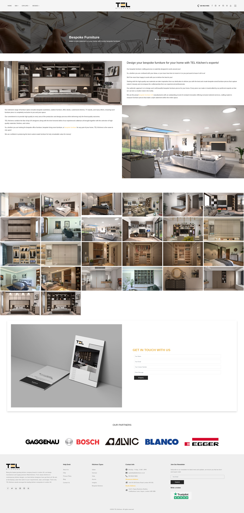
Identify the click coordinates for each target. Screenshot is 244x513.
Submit (177, 482)
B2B (16, 5)
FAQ (64, 473)
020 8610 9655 (204, 5)
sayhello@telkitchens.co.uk (136, 473)
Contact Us (66, 482)
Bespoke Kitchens (97, 486)
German (94, 473)
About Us (66, 469)
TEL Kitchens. (118, 509)
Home (10, 5)
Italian (94, 469)
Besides (36, 5)
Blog (64, 479)
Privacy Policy (67, 476)
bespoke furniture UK (146, 95)
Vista (93, 476)
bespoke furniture (70, 127)
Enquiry (141, 378)
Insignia (94, 482)
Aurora (94, 479)
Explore (25, 5)
